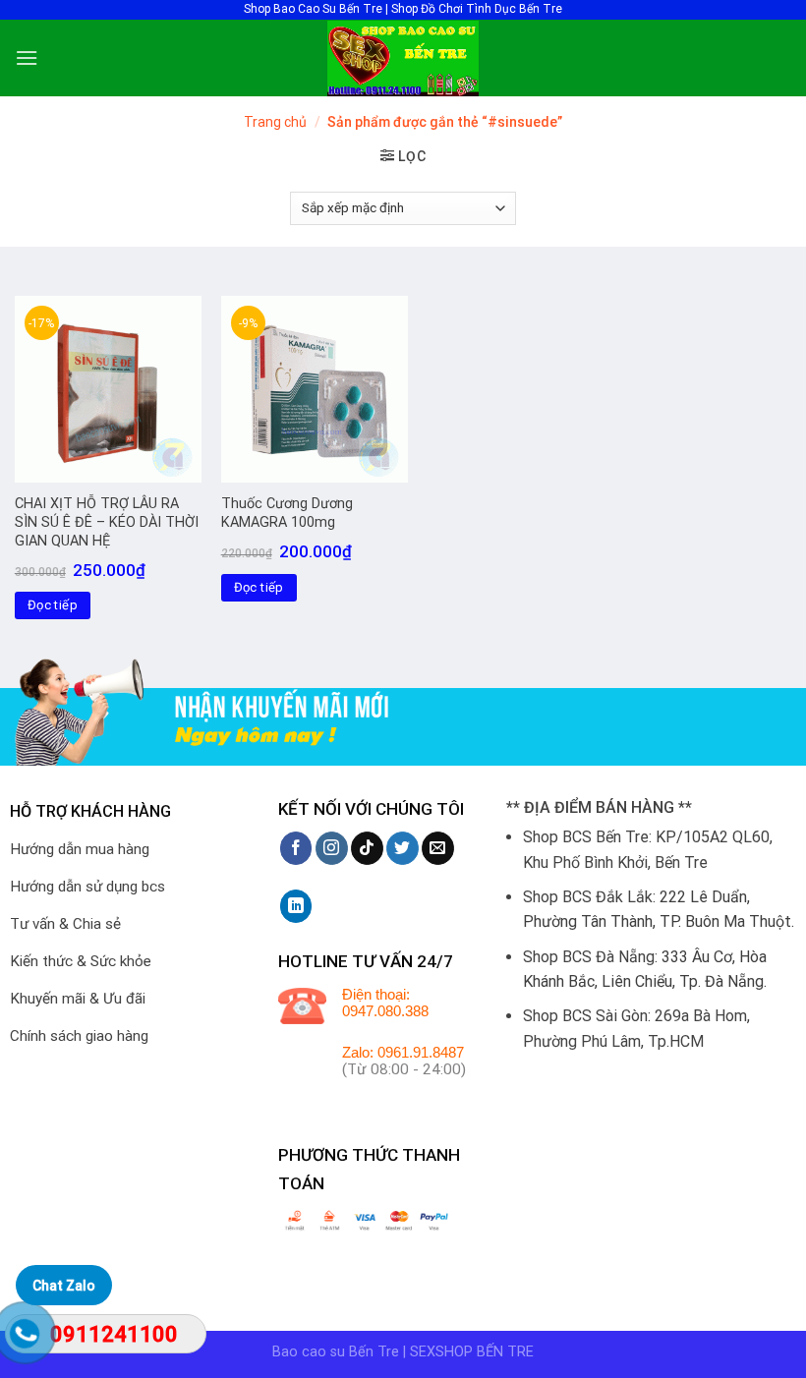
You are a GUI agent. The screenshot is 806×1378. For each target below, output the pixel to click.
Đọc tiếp (53, 605)
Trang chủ (275, 122)
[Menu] (26, 57)
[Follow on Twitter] (402, 848)
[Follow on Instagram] (332, 848)
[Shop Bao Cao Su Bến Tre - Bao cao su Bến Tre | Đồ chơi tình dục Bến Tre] (403, 58)
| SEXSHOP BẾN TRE (468, 1352)
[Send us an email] (438, 848)
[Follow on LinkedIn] (296, 906)
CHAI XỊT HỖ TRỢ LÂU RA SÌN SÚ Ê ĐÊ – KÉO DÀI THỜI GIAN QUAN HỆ (107, 521)
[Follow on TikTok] (367, 848)
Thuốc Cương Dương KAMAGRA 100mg (287, 513)
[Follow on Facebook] (296, 848)
